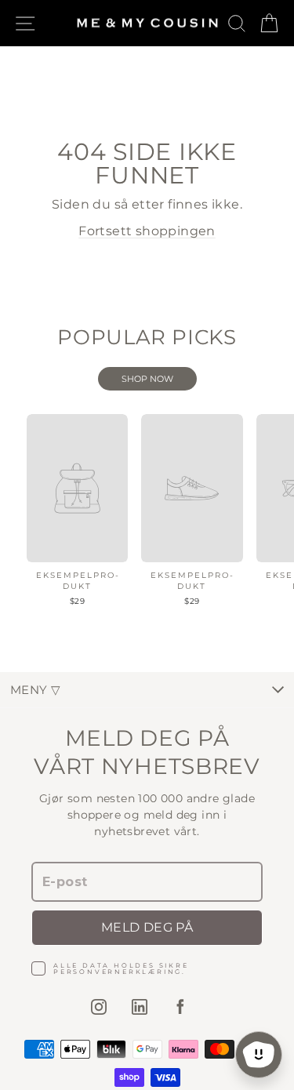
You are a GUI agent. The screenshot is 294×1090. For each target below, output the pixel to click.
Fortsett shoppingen (147, 230)
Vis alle (147, 379)
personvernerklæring (117, 972)
